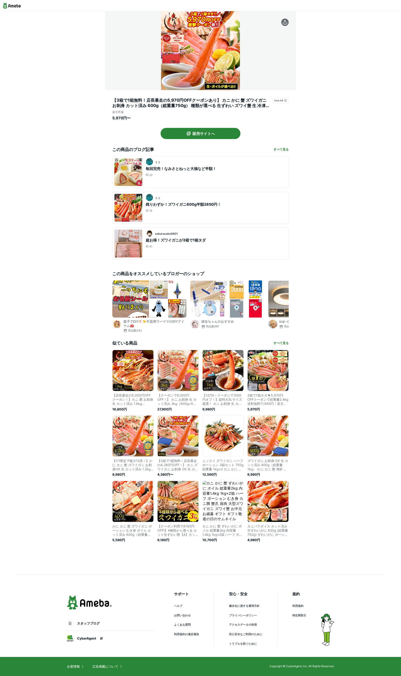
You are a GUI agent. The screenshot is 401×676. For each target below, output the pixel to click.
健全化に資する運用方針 (244, 606)
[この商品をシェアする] (285, 22)
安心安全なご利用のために (245, 634)
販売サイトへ (204, 133)
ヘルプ (178, 606)
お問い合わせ (182, 615)
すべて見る (281, 149)
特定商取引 (299, 615)
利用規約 (298, 606)
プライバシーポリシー (243, 615)
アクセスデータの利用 (243, 624)
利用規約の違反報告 (186, 634)
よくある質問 (182, 624)
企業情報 (73, 666)
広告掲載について (105, 666)
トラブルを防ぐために (243, 643)
